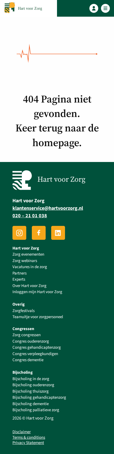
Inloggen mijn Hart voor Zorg (37, 292)
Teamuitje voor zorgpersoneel (37, 317)
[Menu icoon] (105, 8)
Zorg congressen (26, 335)
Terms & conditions (28, 437)
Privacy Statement (28, 443)
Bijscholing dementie (30, 404)
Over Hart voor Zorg (29, 286)
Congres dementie (27, 360)
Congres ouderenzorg (30, 341)
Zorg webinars (24, 261)
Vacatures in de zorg (29, 267)
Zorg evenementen (28, 254)
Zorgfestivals (23, 311)
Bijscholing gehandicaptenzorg (39, 397)
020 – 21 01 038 (29, 215)
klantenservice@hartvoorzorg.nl (47, 208)
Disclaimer (21, 432)
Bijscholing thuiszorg (30, 391)
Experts (18, 279)
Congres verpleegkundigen (35, 354)
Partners (19, 273)
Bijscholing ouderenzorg (33, 385)
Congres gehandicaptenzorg (36, 347)
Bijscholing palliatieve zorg (35, 410)
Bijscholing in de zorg (30, 379)
